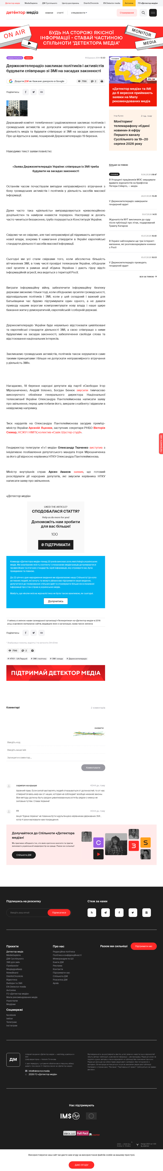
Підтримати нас (61, 972)
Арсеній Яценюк (40, 428)
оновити (99, 728)
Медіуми (11, 1004)
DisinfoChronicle (91, 3)
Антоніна (129, 3)
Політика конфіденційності (67, 955)
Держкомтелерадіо (78, 658)
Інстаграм (11, 1025)
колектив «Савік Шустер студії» (60, 432)
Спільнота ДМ (23, 855)
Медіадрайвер (14, 969)
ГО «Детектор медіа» (148, 3)
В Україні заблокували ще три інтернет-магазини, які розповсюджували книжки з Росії (132, 244)
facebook (11, 1015)
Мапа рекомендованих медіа (21, 997)
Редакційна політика (64, 951)
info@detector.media (39, 1071)
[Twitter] (33, 92)
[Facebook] (25, 92)
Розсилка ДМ (60, 979)
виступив (97, 448)
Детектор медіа (12, 3)
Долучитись (55, 601)
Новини (49, 12)
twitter (9, 1018)
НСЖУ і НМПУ (27, 432)
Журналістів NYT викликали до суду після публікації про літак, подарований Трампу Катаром (132, 222)
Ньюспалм (12, 1000)
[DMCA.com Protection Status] (69, 1134)
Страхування (127, 12)
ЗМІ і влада (57, 658)
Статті (60, 12)
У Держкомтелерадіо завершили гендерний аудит (128, 203)
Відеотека (11, 979)
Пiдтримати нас (143, 946)
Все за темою (147, 276)
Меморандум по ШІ (63, 958)
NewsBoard (12, 972)
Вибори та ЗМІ (14, 983)
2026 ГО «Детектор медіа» (43, 1074)
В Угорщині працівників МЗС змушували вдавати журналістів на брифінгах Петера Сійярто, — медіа (132, 183)
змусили (82, 390)
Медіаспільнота (15, 58)
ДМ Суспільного (49, 3)
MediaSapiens (31, 3)
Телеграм (11, 1022)
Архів (56, 983)
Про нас (58, 946)
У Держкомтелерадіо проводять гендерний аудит (128, 264)
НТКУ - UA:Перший (18, 658)
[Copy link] (41, 92)
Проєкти (12, 946)
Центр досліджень (70, 3)
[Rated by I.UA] (94, 1134)
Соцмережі (14, 1010)
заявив (78, 472)
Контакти (58, 969)
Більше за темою (118, 164)
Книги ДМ (58, 962)
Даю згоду (81, 1165)
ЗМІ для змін (13, 962)
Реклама (57, 965)
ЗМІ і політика (39, 658)
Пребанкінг (12, 965)
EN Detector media (111, 3)
